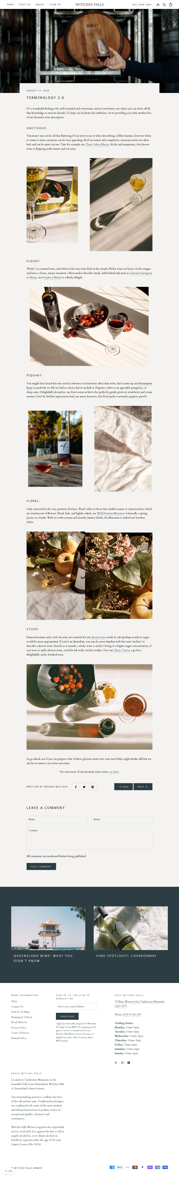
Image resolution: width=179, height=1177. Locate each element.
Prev (125, 786)
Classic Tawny (122, 650)
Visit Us (25, 4)
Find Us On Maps (20, 1011)
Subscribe (67, 1016)
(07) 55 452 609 (132, 1014)
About (40, 4)
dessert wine (98, 637)
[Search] (164, 4)
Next (141, 786)
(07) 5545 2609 (142, 5)
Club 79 (55, 4)
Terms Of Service (20, 1032)
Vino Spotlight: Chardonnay (126, 956)
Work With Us (19, 1022)
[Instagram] (122, 1062)
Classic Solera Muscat (97, 144)
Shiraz (33, 277)
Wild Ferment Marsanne (111, 513)
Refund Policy (18, 1038)
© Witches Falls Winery (27, 1168)
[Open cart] (170, 4)
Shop (10, 4)
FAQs (14, 1001)
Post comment (41, 866)
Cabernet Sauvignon (140, 273)
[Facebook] (116, 1062)
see (111, 772)
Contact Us (17, 1006)
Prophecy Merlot (52, 277)
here (116, 772)
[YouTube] (129, 1062)
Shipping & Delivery (21, 1017)
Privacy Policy (18, 1027)
